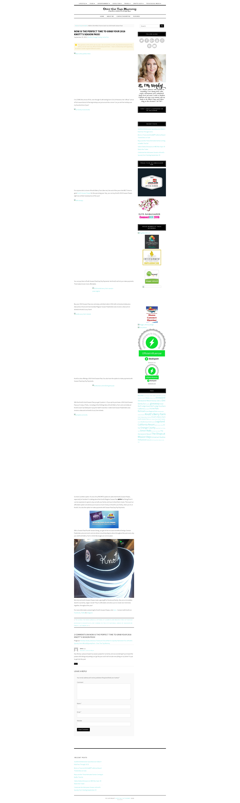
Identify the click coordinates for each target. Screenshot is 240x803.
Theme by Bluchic (120, 799)
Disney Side (156, 401)
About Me (110, 16)
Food (92, 3)
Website (79, 721)
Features (136, 16)
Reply (76, 664)
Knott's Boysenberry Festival (144, 417)
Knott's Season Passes (153, 419)
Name (79, 703)
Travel (126, 3)
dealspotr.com (152, 362)
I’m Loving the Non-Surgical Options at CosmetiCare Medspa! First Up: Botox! (104, 620)
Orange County (97, 37)
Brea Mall (140, 395)
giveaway (154, 403)
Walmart (149, 440)
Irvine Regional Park (151, 411)
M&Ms (156, 425)
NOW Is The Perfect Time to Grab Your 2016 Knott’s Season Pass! (99, 33)
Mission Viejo (160, 425)
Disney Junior (152, 398)
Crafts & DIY (137, 3)
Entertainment (103, 3)
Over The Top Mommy (122, 798)
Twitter (83, 613)
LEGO (153, 422)
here (114, 610)
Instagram (90, 613)
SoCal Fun (116, 3)
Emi (163, 400)
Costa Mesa (163, 395)
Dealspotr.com (152, 383)
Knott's (85, 25)
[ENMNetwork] (152, 257)
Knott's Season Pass (143, 419)
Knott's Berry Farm (155, 414)
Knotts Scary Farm (146, 422)
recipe (157, 428)
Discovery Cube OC (141, 398)
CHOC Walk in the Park (155, 395)
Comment (80, 682)
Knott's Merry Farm (158, 417)
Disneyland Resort (145, 400)
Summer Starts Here (156, 431)
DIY (160, 401)
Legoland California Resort (151, 423)
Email (79, 712)
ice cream (147, 409)
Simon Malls (145, 430)
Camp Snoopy (146, 395)
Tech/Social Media (153, 3)
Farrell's (148, 404)
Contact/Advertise (123, 16)
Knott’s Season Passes (84, 193)
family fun (142, 403)
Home (102, 16)
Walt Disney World (155, 440)
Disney (148, 398)
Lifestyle (82, 3)
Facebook (77, 613)
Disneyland (160, 397)
